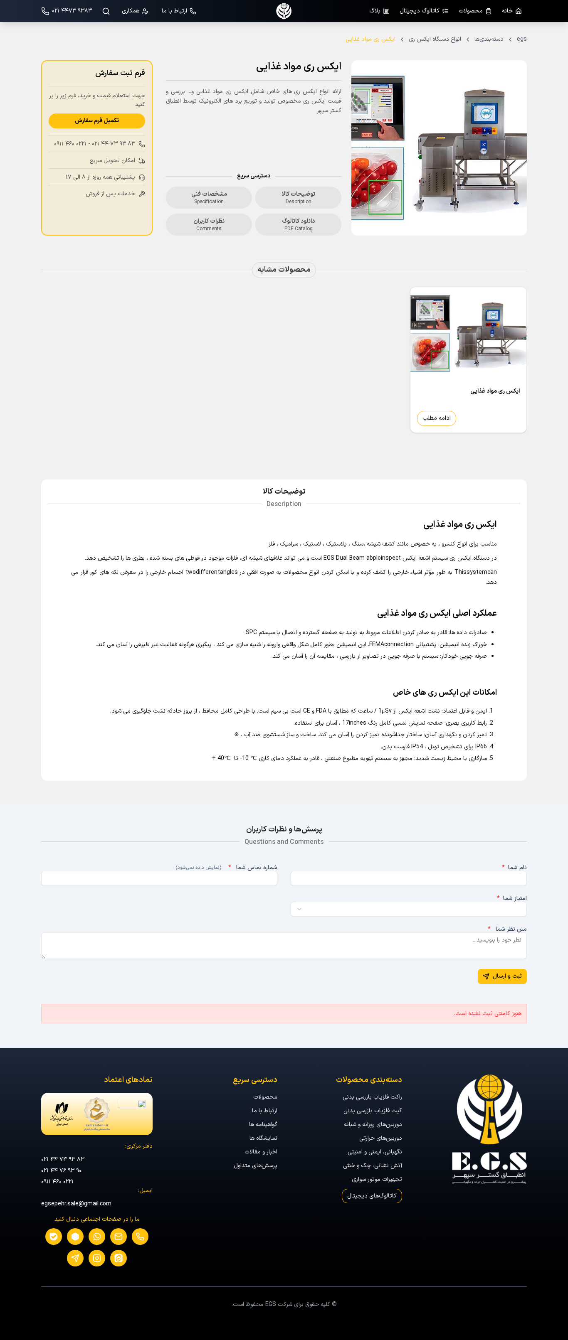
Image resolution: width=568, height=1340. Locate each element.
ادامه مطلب (436, 418)
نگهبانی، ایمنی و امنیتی (375, 1152)
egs (522, 39)
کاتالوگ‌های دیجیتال (372, 1196)
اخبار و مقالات (260, 1152)
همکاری (130, 11)
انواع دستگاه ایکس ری (435, 39)
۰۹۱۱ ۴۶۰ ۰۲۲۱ (70, 144)
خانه (507, 11)
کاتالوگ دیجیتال (420, 11)
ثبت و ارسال (507, 976)
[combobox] (409, 909)
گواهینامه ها (263, 1124)
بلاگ (374, 11)
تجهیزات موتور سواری (377, 1179)
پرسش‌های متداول (255, 1165)
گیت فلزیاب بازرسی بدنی (372, 1110)
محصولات (471, 11)
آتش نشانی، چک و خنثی (372, 1165)
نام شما (514, 868)
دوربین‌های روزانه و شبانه (373, 1124)
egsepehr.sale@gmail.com (76, 1204)
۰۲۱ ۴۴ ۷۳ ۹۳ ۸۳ (113, 144)
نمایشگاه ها (263, 1138)
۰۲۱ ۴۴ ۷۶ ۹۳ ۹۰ (61, 1170)
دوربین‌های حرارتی (380, 1138)
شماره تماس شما (226, 868)
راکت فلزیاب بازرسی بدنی (372, 1097)
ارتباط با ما (174, 11)
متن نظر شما (507, 929)
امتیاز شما (512, 899)
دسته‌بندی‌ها (489, 39)
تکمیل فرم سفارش (97, 120)
